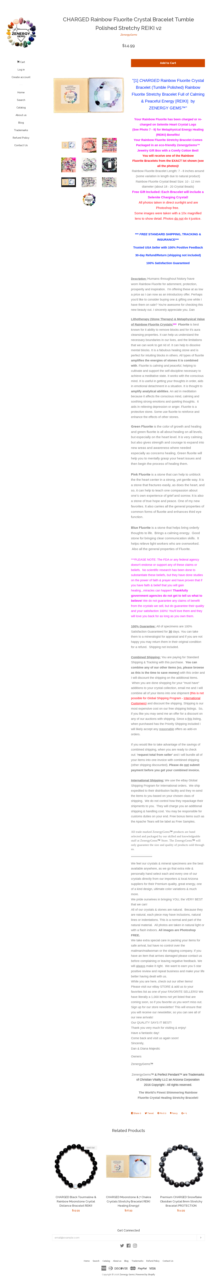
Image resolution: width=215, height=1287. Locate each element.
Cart (22, 62)
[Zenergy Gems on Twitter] (122, 1246)
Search (21, 100)
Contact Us (21, 145)
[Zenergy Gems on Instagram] (135, 1246)
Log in (21, 69)
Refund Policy (21, 137)
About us (21, 115)
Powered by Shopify (145, 1274)
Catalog (21, 107)
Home (21, 92)
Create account (21, 77)
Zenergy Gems (127, 1274)
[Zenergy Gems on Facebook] (128, 1246)
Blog (21, 122)
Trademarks (21, 130)
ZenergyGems (128, 34)
